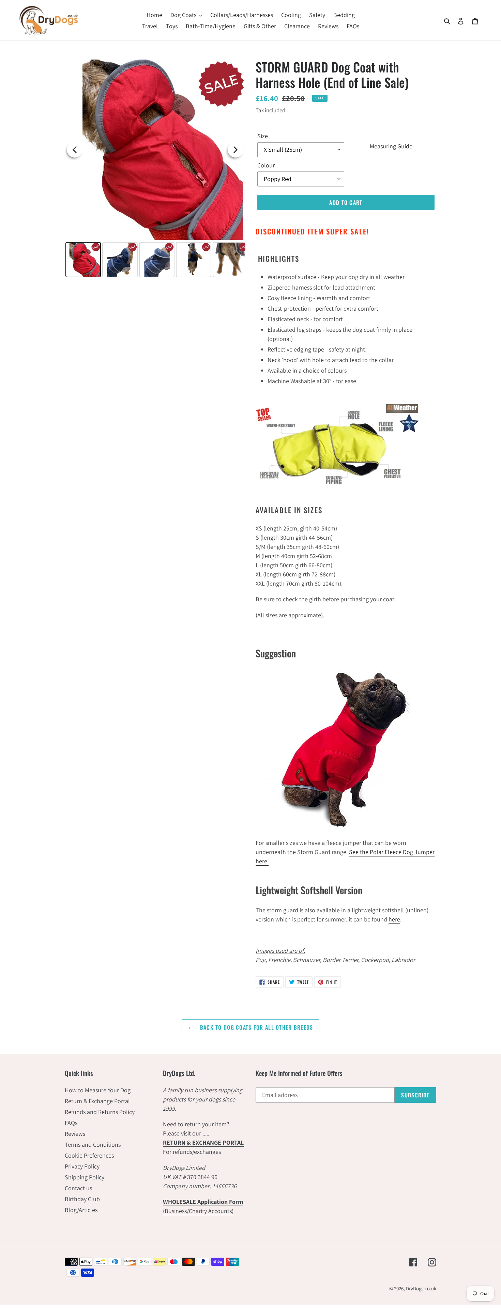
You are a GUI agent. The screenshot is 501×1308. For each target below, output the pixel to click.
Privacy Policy (82, 1166)
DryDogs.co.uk (421, 1288)
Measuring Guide (391, 146)
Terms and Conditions (93, 1144)
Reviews (75, 1134)
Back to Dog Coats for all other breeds (255, 1027)
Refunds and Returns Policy (100, 1112)
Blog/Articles (81, 1210)
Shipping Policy (84, 1177)
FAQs (71, 1123)
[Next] (235, 149)
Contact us (78, 1188)
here (394, 919)
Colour (266, 165)
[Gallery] (155, 169)
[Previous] (75, 149)
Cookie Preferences (89, 1155)
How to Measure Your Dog (98, 1090)
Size (262, 136)
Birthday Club (82, 1199)
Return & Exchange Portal (97, 1101)
